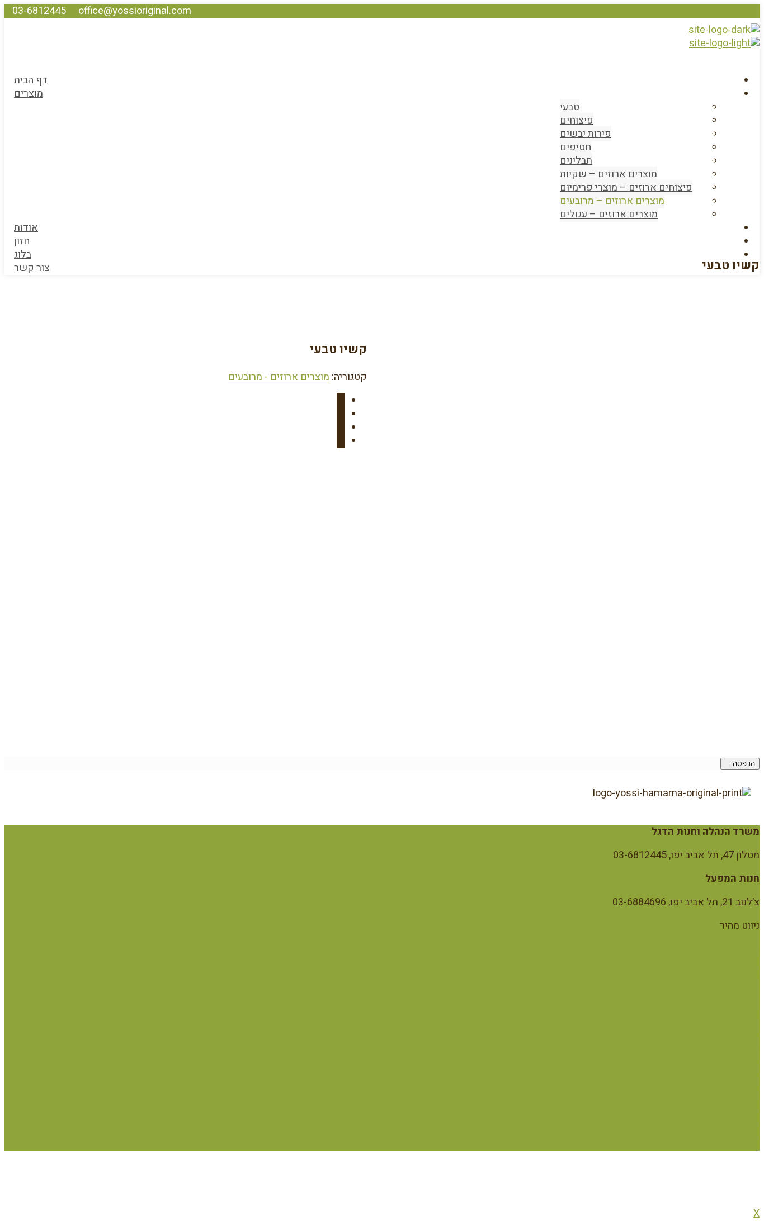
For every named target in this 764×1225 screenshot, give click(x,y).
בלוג (22, 254)
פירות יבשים (585, 133)
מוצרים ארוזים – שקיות (608, 174)
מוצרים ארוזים (730, 1103)
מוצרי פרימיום (731, 1116)
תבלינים (576, 160)
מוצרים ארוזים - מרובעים (278, 376)
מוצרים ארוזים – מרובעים (612, 200)
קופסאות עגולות (726, 1143)
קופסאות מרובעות (723, 1130)
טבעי (569, 107)
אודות (26, 227)
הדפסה (742, 763)
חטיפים (575, 147)
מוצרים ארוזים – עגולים (609, 214)
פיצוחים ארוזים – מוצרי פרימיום (626, 187)
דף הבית (31, 80)
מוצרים (28, 93)
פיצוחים (576, 120)
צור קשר (32, 268)
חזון (22, 241)
